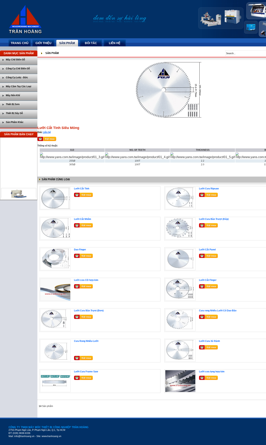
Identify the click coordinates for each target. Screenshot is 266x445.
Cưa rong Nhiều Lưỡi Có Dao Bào (217, 310)
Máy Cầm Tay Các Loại (18, 86)
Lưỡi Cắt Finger (208, 280)
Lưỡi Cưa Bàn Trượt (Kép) (214, 219)
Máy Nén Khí (13, 95)
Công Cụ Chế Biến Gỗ (18, 68)
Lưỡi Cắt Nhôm (82, 219)
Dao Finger (80, 249)
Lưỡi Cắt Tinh (81, 188)
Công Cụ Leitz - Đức (17, 77)
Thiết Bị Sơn (12, 104)
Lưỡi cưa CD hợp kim (86, 280)
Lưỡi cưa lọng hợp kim (212, 371)
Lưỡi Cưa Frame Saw (86, 371)
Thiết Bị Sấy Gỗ (14, 113)
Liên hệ (47, 132)
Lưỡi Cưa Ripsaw (209, 188)
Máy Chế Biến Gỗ (15, 59)
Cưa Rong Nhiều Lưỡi (86, 341)
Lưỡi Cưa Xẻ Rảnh (209, 341)
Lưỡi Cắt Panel (207, 249)
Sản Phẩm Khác (15, 122)
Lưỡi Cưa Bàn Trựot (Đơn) (89, 310)
